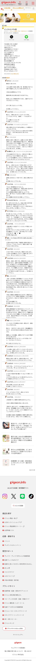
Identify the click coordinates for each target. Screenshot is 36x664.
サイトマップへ (18, 635)
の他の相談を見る (15, 73)
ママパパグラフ (9, 572)
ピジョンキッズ (9, 623)
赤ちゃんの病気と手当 (15, 31)
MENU (33, 8)
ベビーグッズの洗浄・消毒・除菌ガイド (17, 599)
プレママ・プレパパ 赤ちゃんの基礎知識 (17, 556)
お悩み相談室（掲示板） (12, 580)
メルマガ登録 (19, 506)
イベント (7, 541)
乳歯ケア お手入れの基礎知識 (13, 607)
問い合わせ (27, 651)
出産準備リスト (9, 530)
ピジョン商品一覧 (10, 518)
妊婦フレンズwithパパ (11, 560)
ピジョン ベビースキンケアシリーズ (15, 611)
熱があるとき (25, 31)
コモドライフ (8, 576)
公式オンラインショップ (12, 522)
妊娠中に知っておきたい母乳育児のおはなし (18, 564)
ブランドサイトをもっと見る (15, 628)
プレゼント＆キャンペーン (12, 545)
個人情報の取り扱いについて (14, 651)
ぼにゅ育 (7, 568)
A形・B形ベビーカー (10, 619)
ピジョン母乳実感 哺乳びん (12, 595)
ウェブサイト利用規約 (18, 648)
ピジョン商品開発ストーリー (13, 526)
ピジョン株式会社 (18, 654)
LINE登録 (27, 4)
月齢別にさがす (20, 4)
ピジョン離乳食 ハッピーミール (14, 603)
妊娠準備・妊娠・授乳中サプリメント (16, 591)
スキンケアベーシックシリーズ (14, 615)
